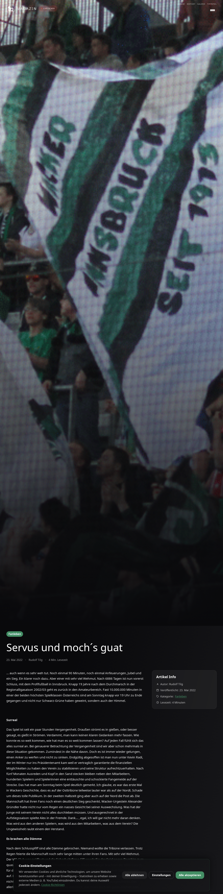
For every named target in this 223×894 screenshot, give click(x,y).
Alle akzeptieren (190, 875)
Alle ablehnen (134, 875)
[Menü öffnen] (212, 10)
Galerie (201, 4)
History (191, 4)
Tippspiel (212, 4)
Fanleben (14, 634)
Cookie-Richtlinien (53, 885)
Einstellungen (161, 875)
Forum (181, 4)
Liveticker (49, 8)
